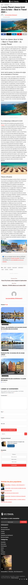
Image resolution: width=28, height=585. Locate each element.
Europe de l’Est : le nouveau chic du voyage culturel (12, 353)
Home (2, 4)
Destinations (6, 4)
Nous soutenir (11, 445)
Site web (3, 423)
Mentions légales (5, 537)
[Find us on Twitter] (21, 579)
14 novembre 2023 (6, 17)
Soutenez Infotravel (5, 529)
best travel (15, 267)
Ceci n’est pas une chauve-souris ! (11, 492)
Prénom (14, 454)
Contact (2, 531)
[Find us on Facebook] (19, 579)
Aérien (2, 548)
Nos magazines (4, 527)
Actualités (3, 542)
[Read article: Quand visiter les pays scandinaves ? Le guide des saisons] (14, 367)
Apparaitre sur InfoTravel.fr (7, 535)
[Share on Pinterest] (19, 34)
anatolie (9, 267)
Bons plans (3, 544)
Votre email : (14, 459)
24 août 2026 (4, 356)
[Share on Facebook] (3, 34)
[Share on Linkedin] (14, 34)
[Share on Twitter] (8, 34)
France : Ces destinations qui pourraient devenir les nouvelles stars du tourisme (14, 328)
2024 (5, 267)
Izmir (3, 269)
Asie (11, 4)
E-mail (3, 417)
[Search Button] (26, 1)
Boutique (3, 553)
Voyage (11, 269)
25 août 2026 (4, 330)
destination (20, 267)
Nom (2, 411)
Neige (2, 550)
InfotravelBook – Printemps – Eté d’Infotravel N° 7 (14, 485)
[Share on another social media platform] (24, 34)
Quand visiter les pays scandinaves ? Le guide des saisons (13, 379)
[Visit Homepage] (14, 1)
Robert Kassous (15, 577)
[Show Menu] (1, 1)
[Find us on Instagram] (24, 579)
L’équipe (3, 533)
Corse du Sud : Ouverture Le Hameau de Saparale (14, 496)
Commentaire (4, 395)
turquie (6, 269)
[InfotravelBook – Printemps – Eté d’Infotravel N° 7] (14, 562)
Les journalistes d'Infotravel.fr (11, 15)
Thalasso (3, 551)
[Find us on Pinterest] (26, 579)
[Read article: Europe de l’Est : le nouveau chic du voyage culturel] (14, 342)
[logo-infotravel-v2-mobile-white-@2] (7, 514)
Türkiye (2, 125)
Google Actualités (15, 258)
